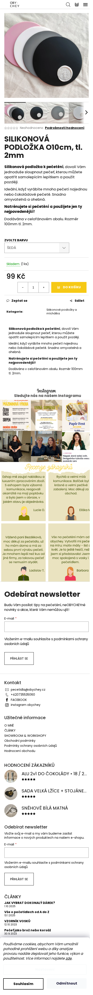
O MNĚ (9, 725)
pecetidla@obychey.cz (28, 689)
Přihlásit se (19, 658)
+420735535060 (23, 694)
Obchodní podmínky (19, 740)
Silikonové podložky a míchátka (61, 311)
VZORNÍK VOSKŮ (17, 921)
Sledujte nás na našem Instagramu (47, 396)
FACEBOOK (19, 700)
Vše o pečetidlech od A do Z (26, 912)
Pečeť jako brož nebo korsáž (27, 930)
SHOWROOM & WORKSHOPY (25, 735)
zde (69, 958)
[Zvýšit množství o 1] (43, 287)
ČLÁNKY (10, 730)
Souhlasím (23, 983)
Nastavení (45, 969)
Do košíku (72, 287)
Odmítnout (66, 983)
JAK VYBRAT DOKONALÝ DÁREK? (29, 903)
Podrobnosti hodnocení (64, 128)
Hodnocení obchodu (19, 751)
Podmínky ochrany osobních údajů (30, 745)
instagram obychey (25, 705)
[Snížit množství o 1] (23, 287)
